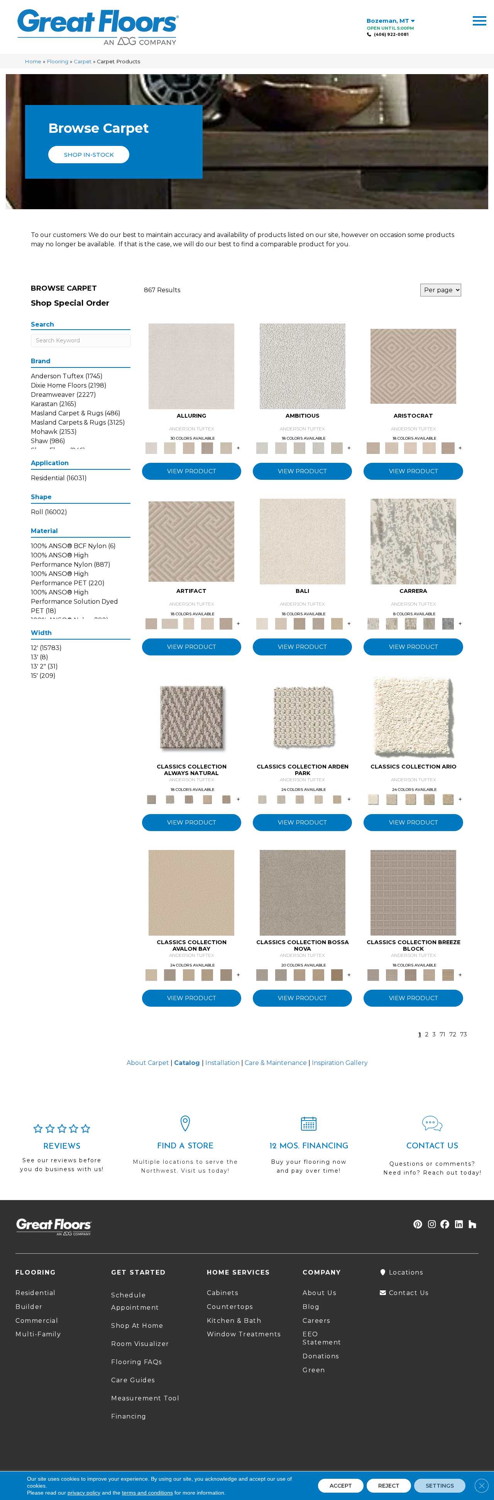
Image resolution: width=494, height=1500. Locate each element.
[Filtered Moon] (207, 974)
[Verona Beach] (302, 541)
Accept (341, 1485)
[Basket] (188, 799)
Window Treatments (244, 1334)
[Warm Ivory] (392, 623)
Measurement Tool (145, 1398)
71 (442, 1034)
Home (33, 61)
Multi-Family (38, 1334)
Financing (129, 1416)
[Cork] (226, 799)
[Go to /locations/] (185, 1148)
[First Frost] (302, 365)
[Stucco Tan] (318, 623)
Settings (440, 1485)
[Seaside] (280, 799)
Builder (29, 1306)
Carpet (82, 61)
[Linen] (280, 448)
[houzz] (470, 1225)
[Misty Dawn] (302, 892)
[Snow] (170, 623)
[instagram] (430, 1225)
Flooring (57, 61)
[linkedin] (457, 1225)
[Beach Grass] (299, 974)
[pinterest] (416, 1225)
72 (452, 1034)
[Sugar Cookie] (226, 974)
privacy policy (84, 1493)
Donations (321, 1356)
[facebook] (443, 1225)
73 (463, 1034)
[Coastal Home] (429, 799)
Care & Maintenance (276, 1063)
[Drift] (299, 799)
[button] (88, 154)
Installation (222, 1063)
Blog (311, 1306)
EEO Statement (322, 1338)
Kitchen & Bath (234, 1320)
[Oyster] (410, 623)
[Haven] (413, 717)
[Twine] (170, 799)
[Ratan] (299, 623)
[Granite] (318, 448)
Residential (35, 1293)
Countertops (230, 1306)
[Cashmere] (207, 448)
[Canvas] (299, 448)
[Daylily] (410, 448)
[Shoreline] (448, 623)
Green (314, 1370)
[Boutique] (207, 799)
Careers (316, 1320)
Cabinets (222, 1293)
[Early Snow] (392, 448)
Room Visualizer (140, 1344)
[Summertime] (337, 623)
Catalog (187, 1063)
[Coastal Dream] (429, 623)
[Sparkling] (429, 448)
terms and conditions (147, 1493)
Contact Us (408, 1293)
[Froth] (302, 717)
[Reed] (318, 974)
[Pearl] (413, 365)
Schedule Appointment (135, 1301)
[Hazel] (337, 974)
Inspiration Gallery (340, 1063)
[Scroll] (318, 799)
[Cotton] (191, 365)
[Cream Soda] (392, 799)
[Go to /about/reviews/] (62, 1151)
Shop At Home (137, 1325)
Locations (405, 1272)
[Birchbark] (226, 448)
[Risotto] (191, 892)
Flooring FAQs (136, 1362)
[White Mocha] (170, 974)
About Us (319, 1293)
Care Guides (133, 1380)
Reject (388, 1485)
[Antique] (448, 799)
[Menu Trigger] (479, 20)
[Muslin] (191, 717)
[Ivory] (170, 448)
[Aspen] (413, 541)
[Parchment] (337, 799)
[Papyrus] (188, 448)
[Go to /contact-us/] (432, 1149)
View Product (191, 471)
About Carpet (148, 1063)
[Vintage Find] (337, 448)
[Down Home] (188, 974)
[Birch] (280, 623)
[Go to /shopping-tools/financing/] (309, 1148)
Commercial (36, 1320)
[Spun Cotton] (280, 974)
